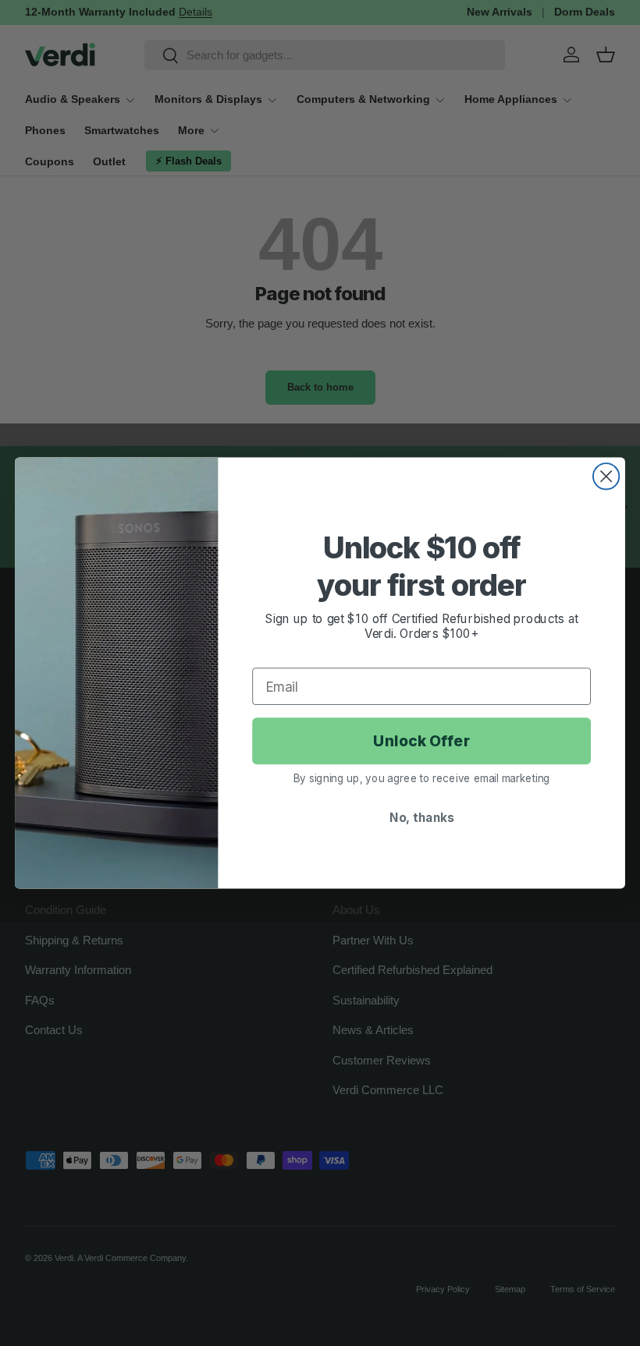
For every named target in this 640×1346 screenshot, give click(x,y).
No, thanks (421, 816)
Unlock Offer (421, 741)
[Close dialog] (606, 476)
